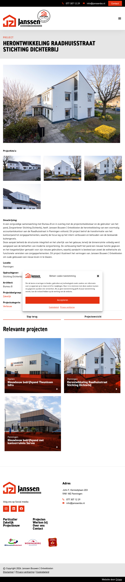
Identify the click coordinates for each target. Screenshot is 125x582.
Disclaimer (8, 571)
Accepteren (62, 300)
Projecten (39, 519)
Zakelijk (7, 296)
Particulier (10, 519)
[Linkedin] (14, 509)
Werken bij (40, 522)
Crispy (119, 579)
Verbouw (7, 306)
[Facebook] (21, 509)
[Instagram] (6, 509)
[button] (98, 275)
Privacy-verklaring (67, 307)
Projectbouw (11, 525)
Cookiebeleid (54, 307)
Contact (38, 528)
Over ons (39, 525)
